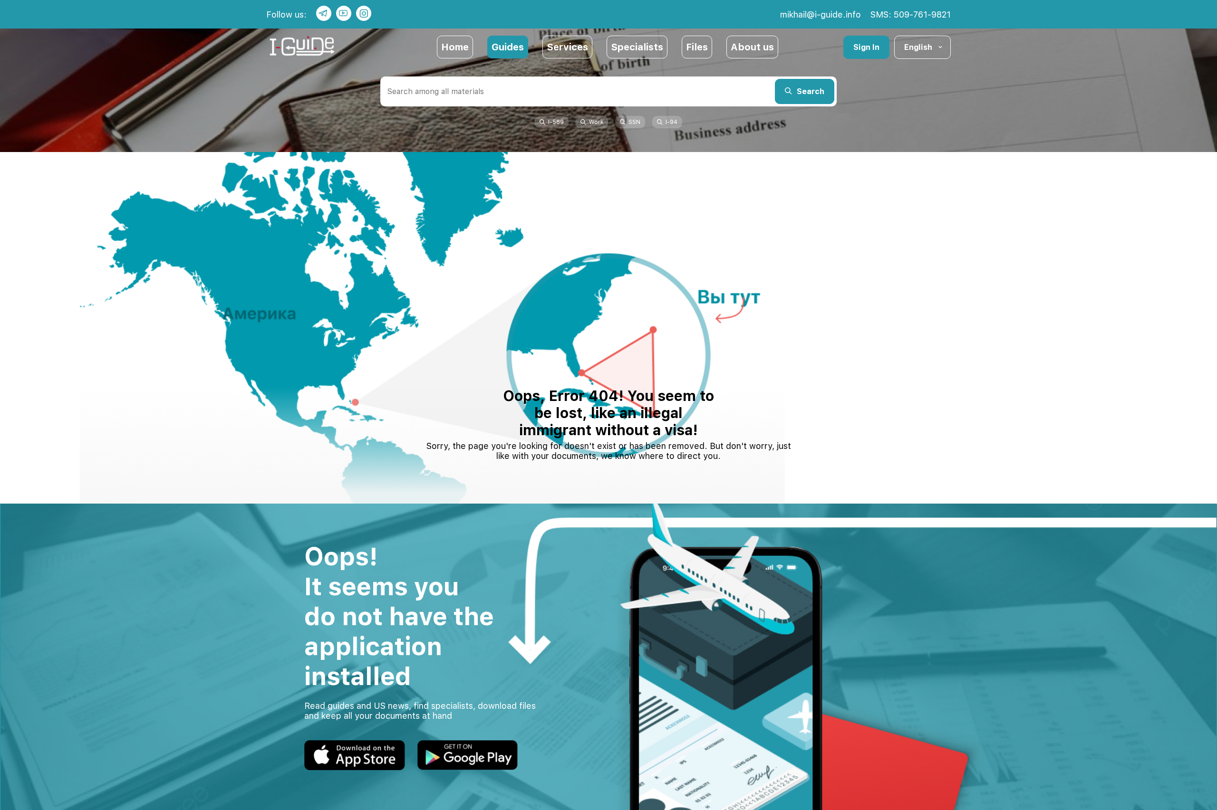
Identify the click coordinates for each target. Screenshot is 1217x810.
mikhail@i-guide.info (820, 14)
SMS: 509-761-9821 (910, 14)
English (918, 47)
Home (455, 47)
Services (567, 47)
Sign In (866, 47)
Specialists (637, 47)
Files (697, 47)
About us (752, 47)
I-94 (671, 122)
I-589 (556, 122)
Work (596, 122)
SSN (634, 122)
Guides (508, 47)
